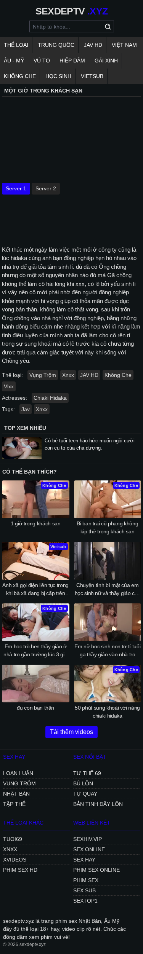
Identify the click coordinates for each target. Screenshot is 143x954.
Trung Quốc (56, 45)
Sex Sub (84, 890)
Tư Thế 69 (87, 773)
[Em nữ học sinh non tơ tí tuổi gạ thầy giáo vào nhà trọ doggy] (107, 622)
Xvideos (14, 860)
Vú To (42, 60)
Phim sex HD (20, 870)
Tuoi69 (12, 839)
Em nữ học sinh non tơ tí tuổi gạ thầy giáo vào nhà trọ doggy (107, 651)
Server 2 (45, 188)
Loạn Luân (18, 773)
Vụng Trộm (42, 375)
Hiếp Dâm (72, 60)
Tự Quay (85, 794)
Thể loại (16, 45)
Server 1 (16, 188)
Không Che (20, 76)
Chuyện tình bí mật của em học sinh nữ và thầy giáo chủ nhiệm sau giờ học (107, 589)
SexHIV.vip (87, 839)
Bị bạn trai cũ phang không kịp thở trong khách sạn (107, 527)
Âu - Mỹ (14, 60)
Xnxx (68, 375)
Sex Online (89, 849)
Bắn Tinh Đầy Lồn (98, 804)
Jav (25, 409)
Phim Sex (85, 880)
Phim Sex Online (96, 870)
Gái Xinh (106, 60)
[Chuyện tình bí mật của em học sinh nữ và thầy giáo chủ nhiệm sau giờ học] (107, 560)
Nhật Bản (16, 794)
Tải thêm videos (71, 732)
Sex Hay (84, 860)
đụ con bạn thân (35, 708)
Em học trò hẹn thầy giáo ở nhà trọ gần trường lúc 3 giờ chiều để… (35, 651)
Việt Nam (124, 45)
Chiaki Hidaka (50, 398)
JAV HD (93, 45)
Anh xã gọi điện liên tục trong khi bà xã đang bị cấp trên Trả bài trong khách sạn (35, 589)
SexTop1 (85, 901)
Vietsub (92, 76)
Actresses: (14, 398)
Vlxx (9, 386)
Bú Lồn (83, 783)
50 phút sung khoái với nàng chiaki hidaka (107, 712)
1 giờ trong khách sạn (36, 523)
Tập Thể (14, 804)
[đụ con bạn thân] (35, 683)
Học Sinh (58, 76)
